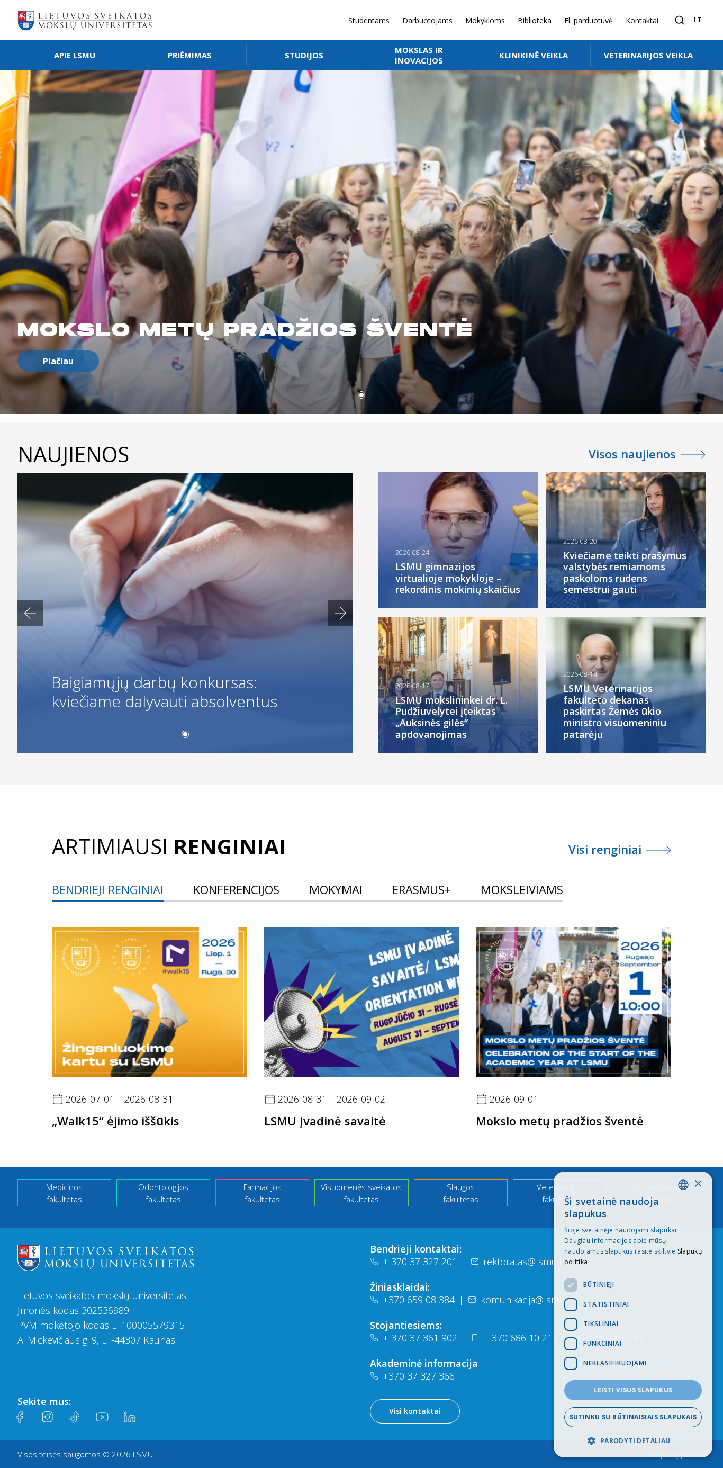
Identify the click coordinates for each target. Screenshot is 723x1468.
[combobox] (683, 1184)
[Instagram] (47, 1417)
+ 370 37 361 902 (420, 1337)
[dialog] (633, 1314)
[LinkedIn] (129, 1417)
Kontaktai (642, 20)
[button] (361, 395)
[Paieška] (680, 20)
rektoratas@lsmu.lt (524, 1261)
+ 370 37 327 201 (420, 1261)
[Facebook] (19, 1417)
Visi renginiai (604, 849)
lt (698, 19)
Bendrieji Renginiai (108, 889)
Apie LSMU (74, 55)
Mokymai (336, 889)
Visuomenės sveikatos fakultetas (361, 1193)
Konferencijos (236, 889)
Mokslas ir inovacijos (419, 55)
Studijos (304, 55)
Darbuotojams (427, 20)
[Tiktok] (74, 1417)
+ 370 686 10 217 (520, 1337)
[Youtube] (102, 1417)
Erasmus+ (421, 889)
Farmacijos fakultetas (262, 1193)
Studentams (369, 20)
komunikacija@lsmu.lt (527, 1299)
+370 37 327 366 (419, 1376)
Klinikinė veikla (533, 55)
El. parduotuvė (588, 20)
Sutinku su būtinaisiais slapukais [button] (633, 1416)
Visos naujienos (632, 454)
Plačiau (58, 361)
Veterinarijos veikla (648, 55)
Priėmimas (190, 55)
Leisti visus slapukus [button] (632, 1389)
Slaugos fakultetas (460, 1193)
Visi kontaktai (415, 1411)
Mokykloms (485, 20)
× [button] (698, 1184)
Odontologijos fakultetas (163, 1193)
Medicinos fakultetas (64, 1193)
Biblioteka (535, 20)
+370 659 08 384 (419, 1299)
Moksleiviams (522, 889)
